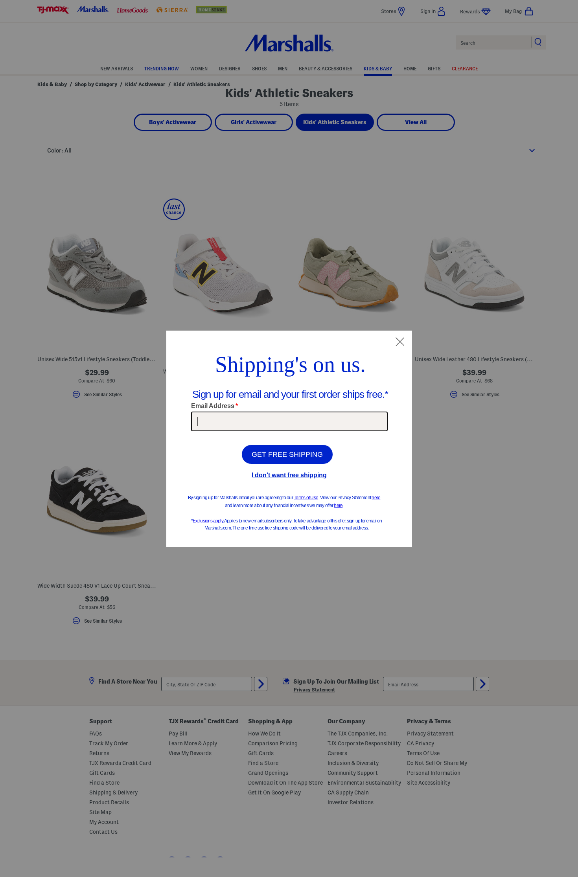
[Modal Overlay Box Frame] (289, 439)
